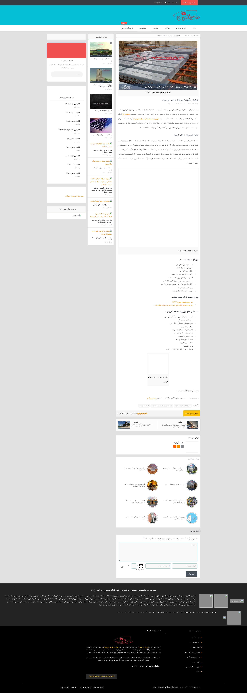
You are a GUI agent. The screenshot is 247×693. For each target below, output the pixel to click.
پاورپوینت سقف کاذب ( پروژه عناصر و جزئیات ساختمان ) (173, 305)
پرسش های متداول (85, 687)
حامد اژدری (191, 103)
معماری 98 (167, 687)
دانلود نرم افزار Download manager (69, 130)
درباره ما (174, 2)
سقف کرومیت (144, 405)
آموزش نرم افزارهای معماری (191, 652)
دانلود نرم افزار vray (74, 164)
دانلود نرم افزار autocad (73, 121)
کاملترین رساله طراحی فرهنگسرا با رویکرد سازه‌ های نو (173, 426)
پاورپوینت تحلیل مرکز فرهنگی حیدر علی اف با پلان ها (102, 221)
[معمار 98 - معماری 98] (123, 640)
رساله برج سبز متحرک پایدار (102, 205)
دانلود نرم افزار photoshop (72, 104)
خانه (194, 28)
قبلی (180, 422)
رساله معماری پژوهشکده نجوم (175, 484)
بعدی (136, 422)
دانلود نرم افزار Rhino (73, 147)
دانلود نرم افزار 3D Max (72, 112)
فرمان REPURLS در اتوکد (103, 110)
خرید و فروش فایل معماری (74, 196)
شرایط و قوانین (64, 687)
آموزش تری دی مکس (193, 657)
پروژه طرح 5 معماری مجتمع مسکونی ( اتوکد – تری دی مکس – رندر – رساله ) (101, 190)
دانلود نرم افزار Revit (73, 138)
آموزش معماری (181, 28)
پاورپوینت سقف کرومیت (183, 405)
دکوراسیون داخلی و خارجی (192, 666)
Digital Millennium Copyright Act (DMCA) (102, 676)
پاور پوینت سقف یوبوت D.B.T (182, 302)
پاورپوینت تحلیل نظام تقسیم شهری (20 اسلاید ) (173, 502)
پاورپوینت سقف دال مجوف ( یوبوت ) (146, 119)
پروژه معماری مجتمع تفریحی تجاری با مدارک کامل (102, 86)
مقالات (167, 28)
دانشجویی (142, 28)
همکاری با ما (158, 2)
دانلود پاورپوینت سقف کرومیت (162, 405)
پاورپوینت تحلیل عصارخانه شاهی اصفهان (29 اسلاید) (134, 485)
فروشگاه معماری (127, 27)
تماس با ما (167, 2)
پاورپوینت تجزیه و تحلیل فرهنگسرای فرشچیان (134, 502)
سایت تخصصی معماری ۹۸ (110, 647)
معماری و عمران (143, 647)
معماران (198, 671)
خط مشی (74, 687)
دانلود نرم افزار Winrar (73, 173)
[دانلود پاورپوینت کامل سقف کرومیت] (158, 364)
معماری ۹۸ (126, 114)
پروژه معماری (152, 398)
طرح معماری (196, 662)
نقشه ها (155, 28)
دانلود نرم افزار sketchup (72, 156)
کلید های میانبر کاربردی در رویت (101, 135)
